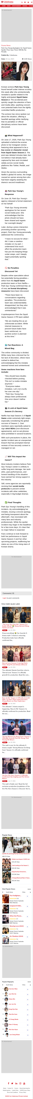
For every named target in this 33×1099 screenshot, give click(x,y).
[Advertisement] (16, 25)
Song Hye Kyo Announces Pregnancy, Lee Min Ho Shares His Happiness (21, 872)
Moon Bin (12, 999)
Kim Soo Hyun (13, 1029)
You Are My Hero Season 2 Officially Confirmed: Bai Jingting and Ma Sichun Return (15, 777)
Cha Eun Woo (13, 989)
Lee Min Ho (12, 994)
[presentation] (9, 892)
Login (4, 598)
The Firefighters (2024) (15, 896)
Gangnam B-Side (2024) (15, 906)
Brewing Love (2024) (17, 926)
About (4, 1088)
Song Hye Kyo (13, 1009)
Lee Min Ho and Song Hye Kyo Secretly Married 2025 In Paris (16, 854)
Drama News (6, 45)
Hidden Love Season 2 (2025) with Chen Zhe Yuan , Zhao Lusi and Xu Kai (21, 859)
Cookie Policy (15, 1090)
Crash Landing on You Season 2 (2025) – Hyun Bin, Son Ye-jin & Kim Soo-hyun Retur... (20, 866)
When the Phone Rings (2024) (15, 916)
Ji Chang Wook (13, 1019)
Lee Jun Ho (12, 1004)
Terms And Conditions (12, 1092)
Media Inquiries (7, 1090)
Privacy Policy (22, 1092)
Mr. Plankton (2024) (16, 936)
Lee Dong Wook (15, 1034)
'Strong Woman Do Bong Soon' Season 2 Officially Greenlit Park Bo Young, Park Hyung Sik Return (16, 738)
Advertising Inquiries (25, 1088)
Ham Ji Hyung (13, 1024)
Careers (16, 1088)
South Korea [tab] (9, 892)
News (8, 5)
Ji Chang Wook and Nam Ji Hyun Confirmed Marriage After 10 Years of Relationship (21, 878)
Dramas (25, 5)
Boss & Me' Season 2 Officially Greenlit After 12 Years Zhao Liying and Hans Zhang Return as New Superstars (16, 699)
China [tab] (23, 892)
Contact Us (10, 1088)
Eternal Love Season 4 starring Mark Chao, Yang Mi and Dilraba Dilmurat (14, 664)
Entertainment (16, 5)
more (29, 889)
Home (3, 5)
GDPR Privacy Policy (25, 1090)
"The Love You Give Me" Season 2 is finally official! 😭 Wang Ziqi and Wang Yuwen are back (15, 626)
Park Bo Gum (13, 1014)
